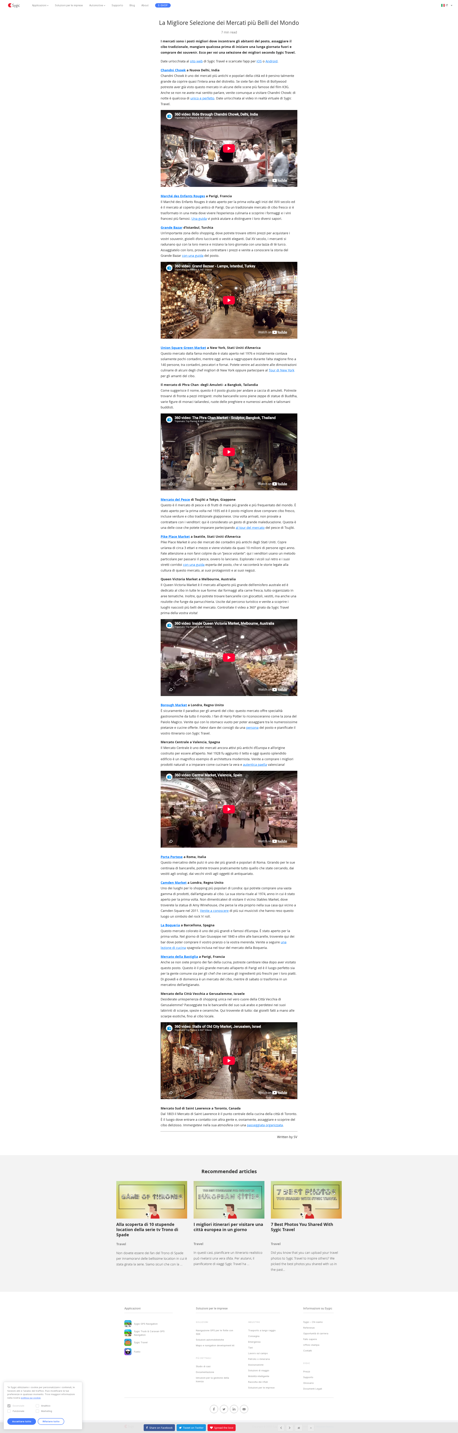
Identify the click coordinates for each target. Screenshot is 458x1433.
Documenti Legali (312, 1388)
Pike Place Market (175, 536)
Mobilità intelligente (258, 1376)
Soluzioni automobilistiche (210, 1339)
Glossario (308, 1382)
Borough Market (174, 705)
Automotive (96, 5)
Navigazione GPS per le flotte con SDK (214, 1332)
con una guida (192, 255)
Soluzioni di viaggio (258, 1370)
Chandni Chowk (173, 70)
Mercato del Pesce (175, 499)
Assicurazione (256, 1364)
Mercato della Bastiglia (179, 956)
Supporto (117, 5)
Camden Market (174, 882)
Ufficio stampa (311, 1344)
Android (271, 61)
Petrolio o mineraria (259, 1359)
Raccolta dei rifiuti (258, 1381)
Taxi (250, 1347)
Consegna (253, 1336)
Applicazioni (39, 5)
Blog (132, 5)
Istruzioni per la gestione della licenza (212, 1379)
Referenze (309, 1327)
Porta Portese (172, 857)
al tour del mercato (250, 527)
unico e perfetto (202, 98)
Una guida (199, 218)
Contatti (307, 1350)
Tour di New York (281, 370)
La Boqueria (170, 925)
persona (252, 727)
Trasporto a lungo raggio (262, 1330)
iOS (259, 61)
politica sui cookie (31, 1397)
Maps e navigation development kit (215, 1345)
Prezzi (306, 1371)
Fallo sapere (310, 1339)
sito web (196, 61)
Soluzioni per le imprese (69, 5)
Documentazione (205, 1372)
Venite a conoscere (214, 910)
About (145, 5)
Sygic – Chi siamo (313, 1322)
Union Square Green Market (183, 348)
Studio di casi (203, 1366)
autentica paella (255, 764)
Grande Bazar (171, 227)
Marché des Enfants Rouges (183, 196)
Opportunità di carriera (315, 1333)
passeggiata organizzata (265, 1125)
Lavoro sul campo (258, 1353)
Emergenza (254, 1341)
